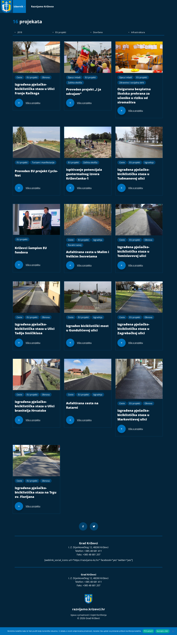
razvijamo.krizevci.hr (88, 609)
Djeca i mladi (74, 77)
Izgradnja (149, 162)
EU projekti (32, 77)
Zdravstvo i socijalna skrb (131, 82)
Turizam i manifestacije (43, 162)
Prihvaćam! (148, 631)
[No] (173, 631)
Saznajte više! (162, 631)
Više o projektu (33, 102)
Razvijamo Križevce (42, 6)
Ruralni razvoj (74, 245)
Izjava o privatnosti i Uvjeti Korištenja (89, 615)
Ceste (19, 77)
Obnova (46, 77)
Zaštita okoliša (75, 82)
